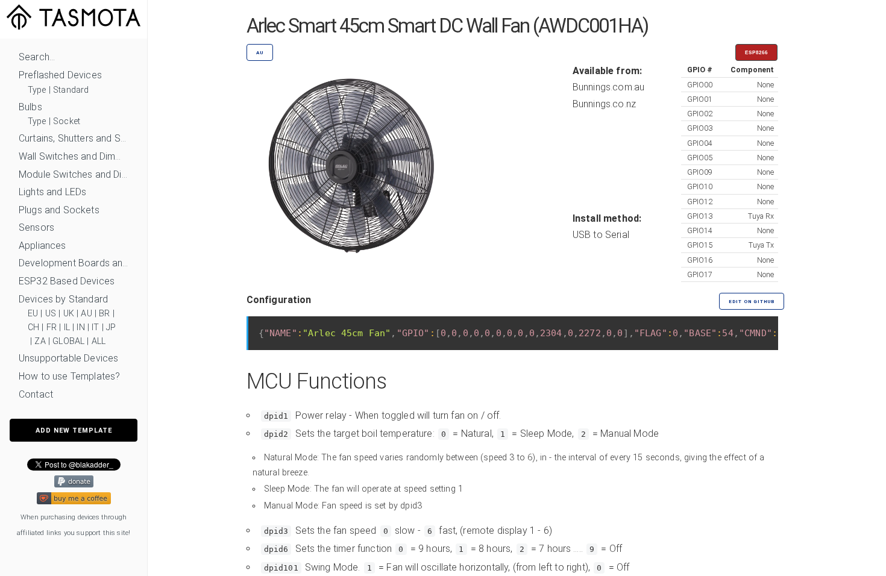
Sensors (36, 227)
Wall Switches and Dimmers (73, 156)
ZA (39, 341)
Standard (71, 90)
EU (33, 313)
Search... (37, 57)
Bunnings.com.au (608, 87)
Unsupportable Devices (68, 358)
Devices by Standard (63, 299)
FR (51, 327)
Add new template (74, 430)
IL (67, 327)
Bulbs (30, 107)
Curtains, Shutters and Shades (73, 138)
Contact (36, 394)
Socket (66, 121)
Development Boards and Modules (73, 263)
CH (33, 327)
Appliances (42, 245)
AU (86, 313)
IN (80, 327)
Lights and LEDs (52, 192)
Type (37, 90)
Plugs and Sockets (59, 210)
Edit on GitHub (751, 301)
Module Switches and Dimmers (73, 174)
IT (95, 327)
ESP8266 (756, 52)
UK (68, 313)
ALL (98, 341)
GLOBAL (68, 341)
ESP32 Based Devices (67, 281)
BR (104, 313)
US (50, 313)
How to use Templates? (69, 376)
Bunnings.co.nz (604, 104)
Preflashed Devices (60, 75)
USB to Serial (601, 234)
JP (111, 327)
